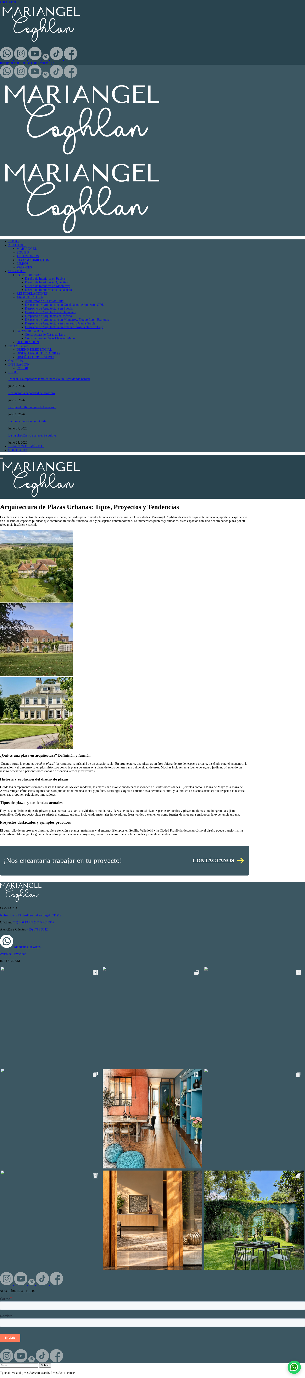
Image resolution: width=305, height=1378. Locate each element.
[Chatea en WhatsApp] (294, 1367)
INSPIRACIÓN (19, 364)
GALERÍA (15, 360)
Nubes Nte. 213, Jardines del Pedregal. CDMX (31, 915)
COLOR (22, 368)
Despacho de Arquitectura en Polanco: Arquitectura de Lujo (64, 327)
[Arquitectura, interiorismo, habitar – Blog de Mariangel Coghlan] (41, 497)
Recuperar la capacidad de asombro (31, 393)
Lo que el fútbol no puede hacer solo (32, 407)
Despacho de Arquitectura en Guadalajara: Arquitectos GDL (64, 304)
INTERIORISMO (29, 275)
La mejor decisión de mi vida (27, 421)
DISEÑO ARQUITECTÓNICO (38, 353)
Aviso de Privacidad (13, 954)
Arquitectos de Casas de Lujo (44, 301)
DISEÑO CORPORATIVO (35, 357)
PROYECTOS (18, 346)
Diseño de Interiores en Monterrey (47, 286)
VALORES (24, 267)
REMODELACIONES (32, 293)
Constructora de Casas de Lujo (45, 334)
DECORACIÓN (28, 342)
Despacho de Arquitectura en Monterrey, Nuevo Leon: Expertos (67, 319)
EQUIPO (23, 252)
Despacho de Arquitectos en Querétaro (50, 312)
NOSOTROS (17, 245)
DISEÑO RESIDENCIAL (34, 349)
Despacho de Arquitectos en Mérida (48, 316)
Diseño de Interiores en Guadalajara (48, 289)
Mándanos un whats (26, 947)
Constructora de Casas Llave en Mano (50, 338)
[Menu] (1, 458)
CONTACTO (17, 450)
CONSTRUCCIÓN (30, 331)
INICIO (13, 241)
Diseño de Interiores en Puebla (45, 278)
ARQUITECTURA (30, 297)
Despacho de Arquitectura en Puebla (49, 308)
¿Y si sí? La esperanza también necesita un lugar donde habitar (49, 379)
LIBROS (23, 263)
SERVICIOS (17, 271)
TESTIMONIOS (28, 256)
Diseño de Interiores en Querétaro (47, 282)
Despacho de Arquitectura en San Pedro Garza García (60, 323)
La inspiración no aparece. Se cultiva (32, 435)
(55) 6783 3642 (37, 929)
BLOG (13, 372)
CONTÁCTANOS (213, 860)
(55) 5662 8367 (44, 922)
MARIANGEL (27, 248)
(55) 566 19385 (23, 922)
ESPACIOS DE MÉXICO (26, 446)
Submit (45, 1365)
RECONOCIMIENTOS (33, 260)
